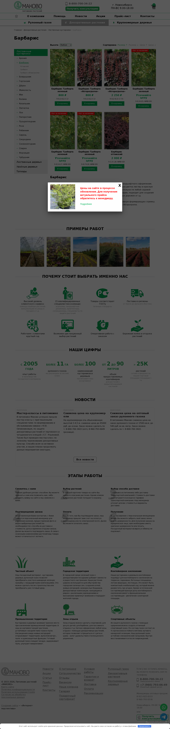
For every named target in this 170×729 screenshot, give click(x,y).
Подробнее (86, 204)
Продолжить (144, 726)
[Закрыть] (120, 185)
